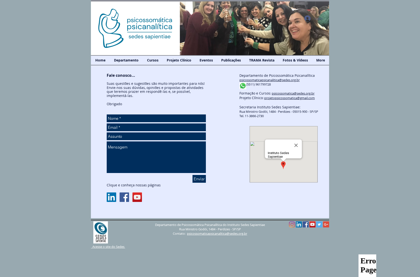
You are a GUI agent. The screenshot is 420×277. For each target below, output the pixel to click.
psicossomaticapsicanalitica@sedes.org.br (269, 80)
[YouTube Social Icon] (137, 197)
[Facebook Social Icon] (124, 197)
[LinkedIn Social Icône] (111, 197)
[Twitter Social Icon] (319, 224)
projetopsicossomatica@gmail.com (289, 98)
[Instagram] (292, 224)
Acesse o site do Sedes (108, 246)
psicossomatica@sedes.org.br (293, 93)
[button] (254, 28)
